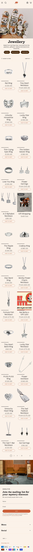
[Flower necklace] (24, 365)
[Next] (27, 456)
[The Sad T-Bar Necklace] (8, 431)
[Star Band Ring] (8, 266)
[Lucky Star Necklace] (24, 332)
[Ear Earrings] (24, 431)
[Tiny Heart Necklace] (24, 71)
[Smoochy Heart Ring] (8, 397)
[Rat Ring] (8, 71)
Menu (3, 524)
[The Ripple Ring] (8, 234)
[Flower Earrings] (24, 170)
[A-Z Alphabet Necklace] (8, 202)
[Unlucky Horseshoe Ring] (8, 103)
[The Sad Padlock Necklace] (24, 397)
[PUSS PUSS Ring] (8, 365)
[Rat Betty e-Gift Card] (24, 300)
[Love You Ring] (8, 170)
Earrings (25, 52)
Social (4, 530)
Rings (7, 52)
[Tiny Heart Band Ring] (8, 332)
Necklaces (15, 52)
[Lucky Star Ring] (24, 103)
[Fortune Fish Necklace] (8, 300)
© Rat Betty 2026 (5, 543)
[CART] (30, 3)
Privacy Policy (6, 515)
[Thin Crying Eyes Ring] (8, 138)
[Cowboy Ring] (24, 234)
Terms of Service (15, 515)
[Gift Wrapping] (24, 202)
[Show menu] (2, 3)
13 (21, 455)
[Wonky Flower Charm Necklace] (24, 266)
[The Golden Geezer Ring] (24, 138)
